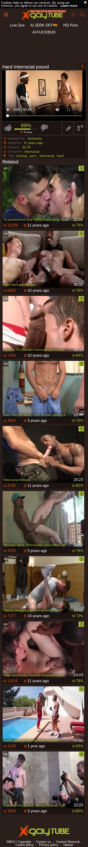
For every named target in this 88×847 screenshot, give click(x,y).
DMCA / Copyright (19, 841)
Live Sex (17, 25)
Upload (68, 844)
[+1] (5, 14)
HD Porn (70, 25)
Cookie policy (24, 844)
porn (33, 156)
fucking (21, 156)
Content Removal (68, 841)
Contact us (43, 841)
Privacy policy (48, 844)
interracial (46, 156)
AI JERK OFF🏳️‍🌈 (44, 25)
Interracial (31, 151)
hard (60, 156)
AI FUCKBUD (44, 32)
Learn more (69, 5)
